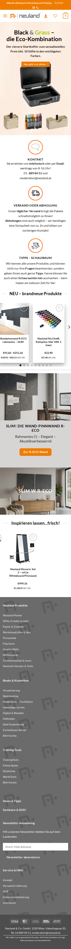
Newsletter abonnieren (23, 857)
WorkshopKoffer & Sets (17, 632)
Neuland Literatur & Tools (18, 666)
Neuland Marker (12, 615)
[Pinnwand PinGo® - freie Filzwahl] (44, 548)
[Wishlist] (55, 16)
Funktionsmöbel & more (17, 660)
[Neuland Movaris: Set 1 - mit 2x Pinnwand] (27, 319)
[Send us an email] (34, 7)
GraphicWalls (11, 649)
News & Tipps (12, 801)
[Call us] (37, 7)
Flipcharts (9, 643)
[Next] (67, 561)
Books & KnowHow (16, 680)
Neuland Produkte (15, 605)
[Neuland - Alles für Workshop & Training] (25, 16)
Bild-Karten (10, 735)
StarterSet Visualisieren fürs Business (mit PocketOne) (15, 573)
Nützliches (9, 771)
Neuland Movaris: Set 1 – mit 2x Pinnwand (27, 340)
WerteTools (9, 776)
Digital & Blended (13, 713)
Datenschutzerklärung (16, 897)
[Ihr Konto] (46, 16)
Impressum (9, 902)
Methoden (9, 718)
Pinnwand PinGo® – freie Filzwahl (44, 570)
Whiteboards (10, 654)
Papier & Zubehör (13, 626)
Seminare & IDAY (14, 810)
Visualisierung (11, 690)
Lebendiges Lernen (14, 707)
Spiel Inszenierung (13, 724)
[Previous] (4, 561)
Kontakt (59, 2)
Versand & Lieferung (15, 885)
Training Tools (12, 750)
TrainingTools (11, 759)
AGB (5, 891)
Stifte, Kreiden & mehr (16, 621)
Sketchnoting (10, 696)
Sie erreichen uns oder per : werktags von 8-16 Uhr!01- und (35, 168)
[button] (5, 15)
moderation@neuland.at (35, 178)
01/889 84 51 (23, 932)
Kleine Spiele (10, 765)
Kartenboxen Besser (15, 730)
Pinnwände (9, 638)
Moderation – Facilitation (18, 701)
